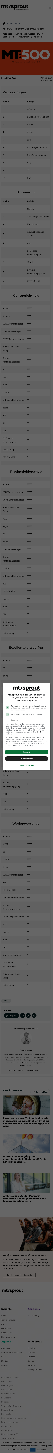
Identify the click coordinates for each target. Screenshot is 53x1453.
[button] (26, 720)
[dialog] (26, 726)
